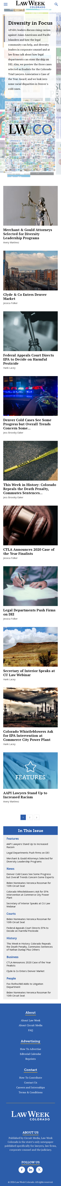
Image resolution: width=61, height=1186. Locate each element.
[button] (5, 4)
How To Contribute (30, 1077)
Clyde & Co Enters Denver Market (25, 296)
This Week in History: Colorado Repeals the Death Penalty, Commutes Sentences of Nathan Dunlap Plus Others (30, 946)
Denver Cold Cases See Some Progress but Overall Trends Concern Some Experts (30, 875)
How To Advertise (30, 1049)
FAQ (30, 1030)
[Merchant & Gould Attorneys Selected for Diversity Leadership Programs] (30, 206)
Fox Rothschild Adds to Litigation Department (25, 985)
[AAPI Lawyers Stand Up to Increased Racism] (30, 770)
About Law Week (30, 1020)
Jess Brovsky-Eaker (13, 432)
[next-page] (36, 817)
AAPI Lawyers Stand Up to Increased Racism (25, 795)
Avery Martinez (11, 242)
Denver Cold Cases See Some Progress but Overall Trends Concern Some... (27, 424)
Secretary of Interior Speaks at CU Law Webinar (29, 672)
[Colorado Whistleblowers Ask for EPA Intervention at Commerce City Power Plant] (30, 707)
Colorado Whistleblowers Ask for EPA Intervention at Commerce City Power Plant (28, 735)
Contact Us (30, 1082)
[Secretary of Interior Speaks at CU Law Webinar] (30, 647)
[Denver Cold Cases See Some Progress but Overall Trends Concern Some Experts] (30, 396)
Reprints (30, 1059)
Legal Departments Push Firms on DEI (29, 612)
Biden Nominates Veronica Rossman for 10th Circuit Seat (29, 884)
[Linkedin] (30, 1170)
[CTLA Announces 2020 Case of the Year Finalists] (30, 525)
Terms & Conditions (30, 1092)
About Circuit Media (30, 1025)
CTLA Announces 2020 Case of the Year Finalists (28, 551)
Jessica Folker (10, 303)
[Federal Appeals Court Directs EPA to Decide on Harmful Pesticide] (30, 331)
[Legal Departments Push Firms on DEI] (30, 586)
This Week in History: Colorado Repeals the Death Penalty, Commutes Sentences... (29, 488)
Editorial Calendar (30, 1054)
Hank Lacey (9, 367)
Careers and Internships (30, 1087)
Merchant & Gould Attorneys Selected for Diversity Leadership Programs (27, 233)
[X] (39, 1170)
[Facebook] (22, 1170)
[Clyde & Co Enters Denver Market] (30, 270)
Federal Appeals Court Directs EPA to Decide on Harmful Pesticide (28, 359)
